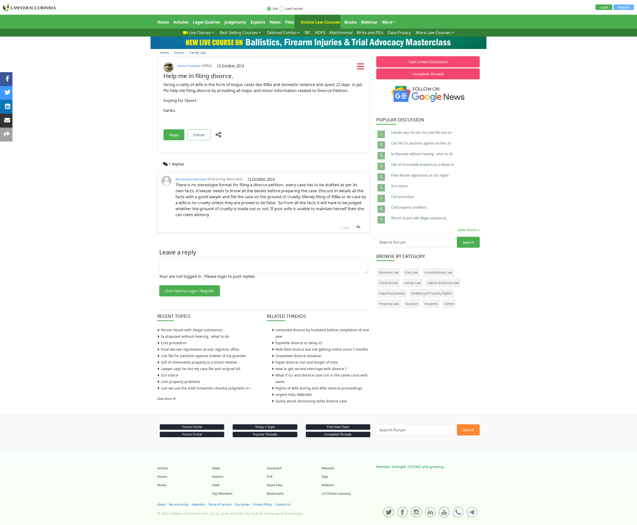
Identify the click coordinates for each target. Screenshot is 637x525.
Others (449, 303)
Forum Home (192, 427)
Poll (269, 476)
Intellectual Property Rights (431, 293)
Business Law (389, 272)
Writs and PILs (370, 32)
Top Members (222, 493)
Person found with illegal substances (192, 330)
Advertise (198, 504)
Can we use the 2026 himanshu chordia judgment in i (206, 388)
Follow (199, 134)
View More (165, 399)
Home (163, 22)
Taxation (411, 303)
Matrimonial (341, 32)
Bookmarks (275, 493)
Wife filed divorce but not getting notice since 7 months (321, 349)
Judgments (235, 22)
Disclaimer (242, 504)
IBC (308, 32)
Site (275, 8)
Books (350, 22)
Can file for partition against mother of (421, 143)
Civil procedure (173, 342)
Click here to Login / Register (189, 290)
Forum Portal (192, 434)
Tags (324, 476)
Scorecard (274, 468)
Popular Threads (265, 434)
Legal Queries (206, 22)
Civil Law (411, 272)
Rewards (327, 468)
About (161, 504)
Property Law (389, 303)
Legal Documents (392, 293)
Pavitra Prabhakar (189, 66)
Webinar (369, 22)
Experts (258, 22)
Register (624, 7)
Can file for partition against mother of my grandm (203, 355)
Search (468, 242)
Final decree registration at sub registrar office (200, 349)
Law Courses (294, 8)
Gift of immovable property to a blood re (422, 165)
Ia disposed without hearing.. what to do (195, 336)
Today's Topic (265, 427)
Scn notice (169, 375)
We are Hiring (178, 504)
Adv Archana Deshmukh (191, 179)
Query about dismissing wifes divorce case (311, 401)
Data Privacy (399, 32)
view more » (468, 230)
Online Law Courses (320, 22)
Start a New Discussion (428, 61)
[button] (360, 68)
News (275, 22)
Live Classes (200, 32)
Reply (174, 134)
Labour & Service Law (443, 283)
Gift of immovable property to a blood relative (199, 362)
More (387, 22)
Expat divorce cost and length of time (306, 362)
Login (604, 7)
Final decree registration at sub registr (420, 175)
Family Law (412, 283)
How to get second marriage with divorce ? (311, 368)
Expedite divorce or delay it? (298, 342)
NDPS (320, 32)
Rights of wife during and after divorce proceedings (318, 388)
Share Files (274, 485)
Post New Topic (338, 427)
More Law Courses (433, 32)
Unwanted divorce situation (298, 355)
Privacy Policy (262, 504)
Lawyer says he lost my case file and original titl (200, 368)
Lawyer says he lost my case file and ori (421, 133)
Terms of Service (219, 504)
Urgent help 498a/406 (293, 394)
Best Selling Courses (239, 32)
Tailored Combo (282, 32)
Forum (162, 476)
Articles (180, 22)
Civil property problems (180, 381)
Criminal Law (388, 283)
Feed (215, 485)
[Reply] (358, 227)
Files (289, 22)
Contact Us (283, 504)
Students (431, 303)
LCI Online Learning (336, 493)
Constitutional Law (438, 272)
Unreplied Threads (428, 73)
